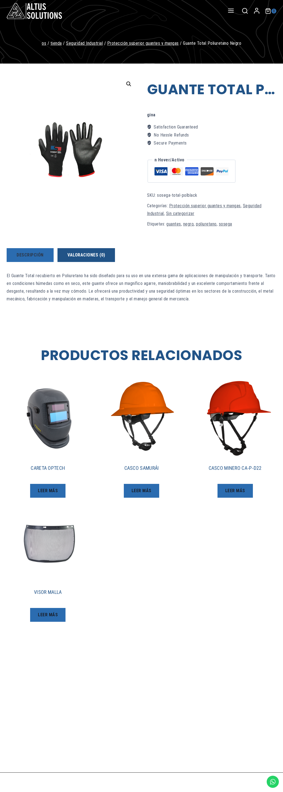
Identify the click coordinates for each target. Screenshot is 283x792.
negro (188, 224)
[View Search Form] (244, 11)
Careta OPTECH (48, 468)
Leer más (48, 490)
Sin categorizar (180, 213)
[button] (129, 84)
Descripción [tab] (30, 255)
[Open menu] (231, 10)
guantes (173, 224)
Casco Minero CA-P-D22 (235, 468)
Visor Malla (48, 592)
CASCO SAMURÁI (141, 468)
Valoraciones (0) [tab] (86, 255)
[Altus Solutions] (34, 11)
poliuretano (206, 224)
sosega (225, 224)
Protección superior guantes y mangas (205, 205)
